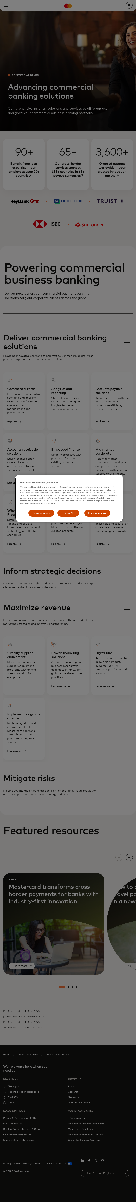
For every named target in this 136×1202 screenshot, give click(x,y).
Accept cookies (41, 513)
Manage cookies (97, 513)
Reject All (68, 513)
